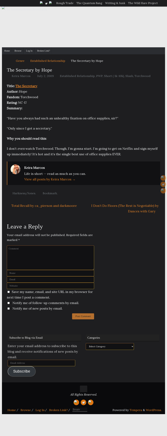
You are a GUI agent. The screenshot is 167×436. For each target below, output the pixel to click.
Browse (26, 410)
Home (12, 410)
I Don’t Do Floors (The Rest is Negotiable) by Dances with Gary (125, 208)
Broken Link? (58, 410)
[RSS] (51, 3)
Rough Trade (65, 3)
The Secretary (26, 86)
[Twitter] (46, 3)
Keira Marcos (21, 76)
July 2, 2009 (45, 76)
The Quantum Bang (89, 3)
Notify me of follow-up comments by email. (46, 303)
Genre (20, 61)
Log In (40, 410)
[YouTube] (41, 3)
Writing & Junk (115, 3)
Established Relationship (47, 61)
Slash (129, 76)
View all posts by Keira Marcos (50, 179)
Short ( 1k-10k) (114, 76)
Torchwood (143, 76)
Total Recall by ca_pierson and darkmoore (44, 206)
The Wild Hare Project (143, 3)
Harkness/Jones (24, 193)
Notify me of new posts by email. (37, 308)
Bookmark (50, 193)
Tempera (136, 410)
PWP (99, 76)
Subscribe (21, 371)
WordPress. (154, 410)
